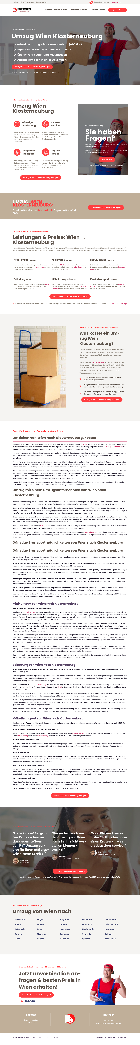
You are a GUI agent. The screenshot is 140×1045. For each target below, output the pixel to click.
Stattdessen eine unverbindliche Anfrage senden (106, 165)
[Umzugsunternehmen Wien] (22, 10)
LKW (60, 687)
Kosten (84, 444)
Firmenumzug (42, 736)
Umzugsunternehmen (114, 447)
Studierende (64, 265)
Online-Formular (98, 362)
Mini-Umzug (30, 612)
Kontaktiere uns (91, 532)
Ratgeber (99, 1037)
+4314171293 (116, 2)
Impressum (110, 1037)
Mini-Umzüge (79, 267)
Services (43, 526)
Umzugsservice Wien (79, 10)
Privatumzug (39, 267)
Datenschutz (122, 1037)
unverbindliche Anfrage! (118, 304)
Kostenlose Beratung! (94, 125)
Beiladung (42, 684)
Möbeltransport (78, 733)
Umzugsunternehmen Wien (56, 10)
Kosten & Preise (98, 10)
